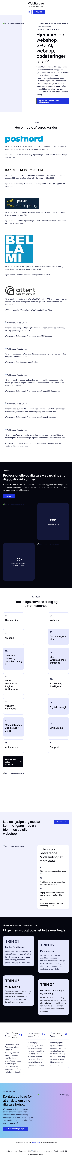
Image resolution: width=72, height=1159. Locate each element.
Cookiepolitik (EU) (61, 1151)
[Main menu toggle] (29, 12)
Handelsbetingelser (9, 1151)
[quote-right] (20, 1035)
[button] (39, 12)
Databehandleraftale (35, 1154)
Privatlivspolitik (25, 1151)
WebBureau (36, 3)
